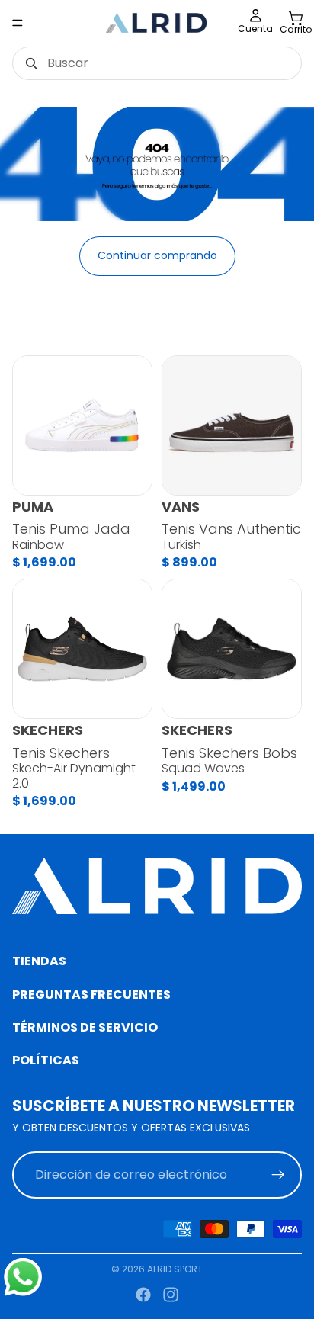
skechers (47, 730)
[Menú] (17, 22)
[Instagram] (171, 1294)
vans (181, 507)
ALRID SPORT (175, 1269)
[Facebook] (143, 1294)
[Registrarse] (278, 1174)
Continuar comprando (157, 255)
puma (32, 507)
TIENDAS (39, 961)
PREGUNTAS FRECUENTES (91, 994)
